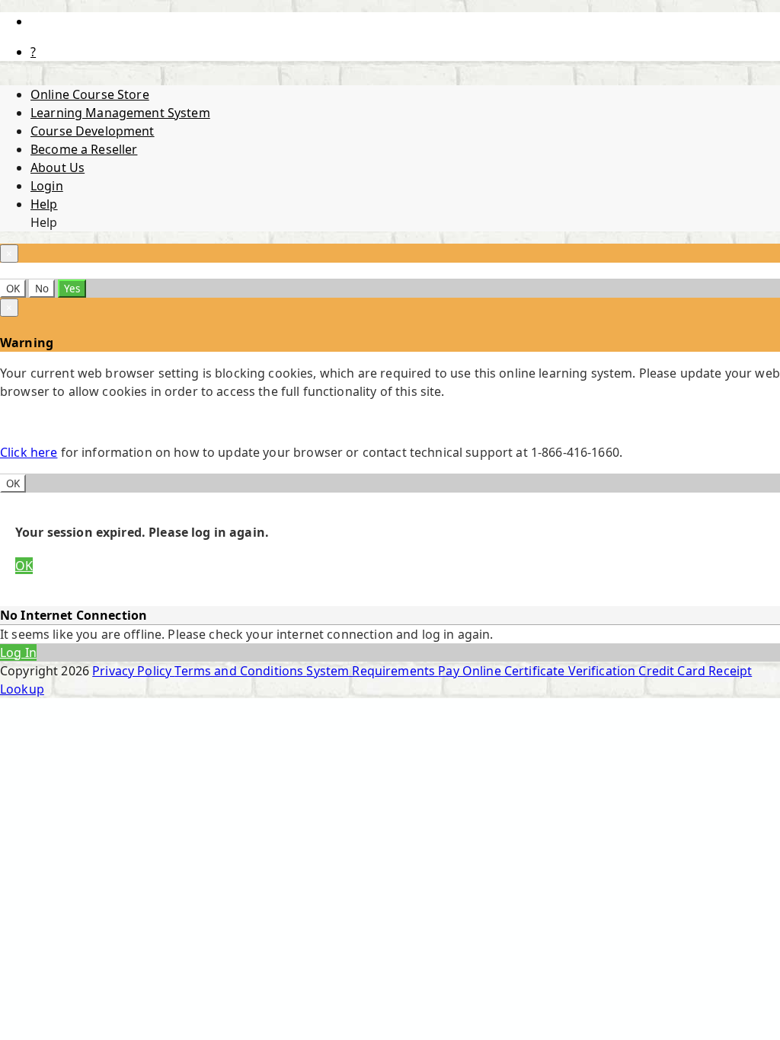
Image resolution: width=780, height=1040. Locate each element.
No (42, 288)
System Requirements (372, 670)
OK (13, 288)
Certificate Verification (571, 670)
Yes (72, 288)
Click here (28, 452)
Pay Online (471, 670)
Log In (18, 652)
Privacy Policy (133, 670)
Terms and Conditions (240, 670)
